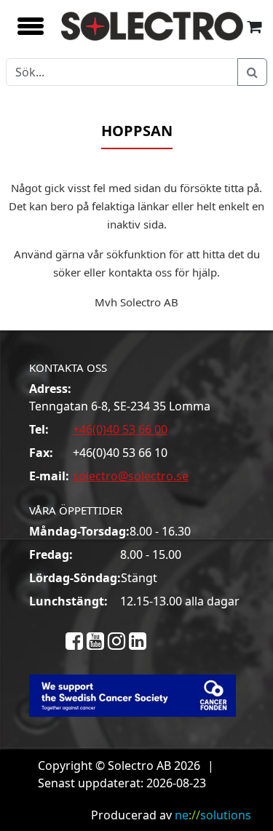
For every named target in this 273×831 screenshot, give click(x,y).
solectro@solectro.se (131, 476)
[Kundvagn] (254, 26)
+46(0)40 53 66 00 (120, 429)
